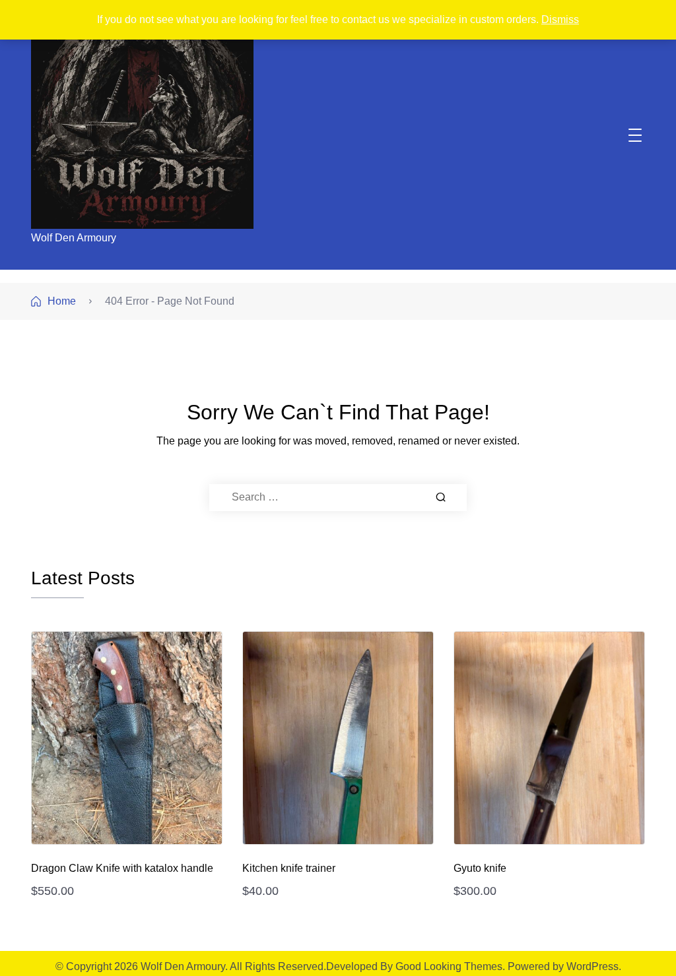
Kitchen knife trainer (288, 868)
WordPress (592, 966)
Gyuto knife (480, 868)
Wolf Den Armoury (73, 237)
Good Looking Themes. (450, 966)
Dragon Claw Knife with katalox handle (122, 868)
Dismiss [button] (560, 19)
